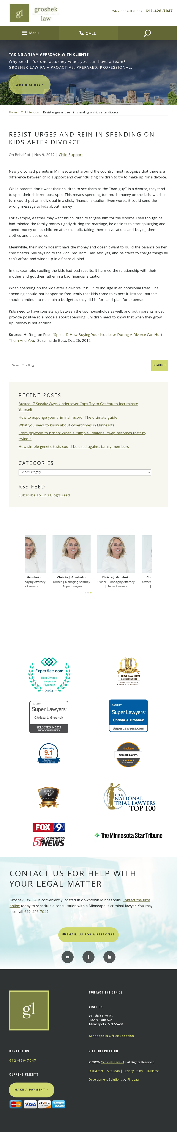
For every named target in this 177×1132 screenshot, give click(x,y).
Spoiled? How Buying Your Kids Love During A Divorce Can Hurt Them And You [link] (85, 338)
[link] (13, 112)
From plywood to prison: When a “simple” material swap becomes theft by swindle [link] (82, 436)
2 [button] (88, 592)
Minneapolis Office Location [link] (111, 1036)
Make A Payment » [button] (31, 1089)
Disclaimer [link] (95, 1071)
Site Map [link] (113, 1071)
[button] (30, 33)
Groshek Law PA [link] (112, 1062)
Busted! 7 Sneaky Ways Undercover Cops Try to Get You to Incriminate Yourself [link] (78, 407)
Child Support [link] (71, 155)
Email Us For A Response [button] (90, 934)
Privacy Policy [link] (133, 1071)
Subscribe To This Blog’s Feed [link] (44, 496)
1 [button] (85, 592)
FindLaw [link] (133, 1080)
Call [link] (91, 33)
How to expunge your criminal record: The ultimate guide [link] (68, 418)
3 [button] (91, 592)
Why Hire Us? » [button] (30, 85)
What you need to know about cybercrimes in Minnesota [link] (66, 426)
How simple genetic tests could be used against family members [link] (74, 447)
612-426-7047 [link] (159, 11)
